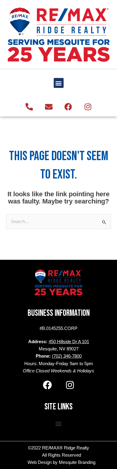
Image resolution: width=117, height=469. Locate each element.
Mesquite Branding (77, 462)
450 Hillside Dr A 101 (69, 341)
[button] (59, 83)
